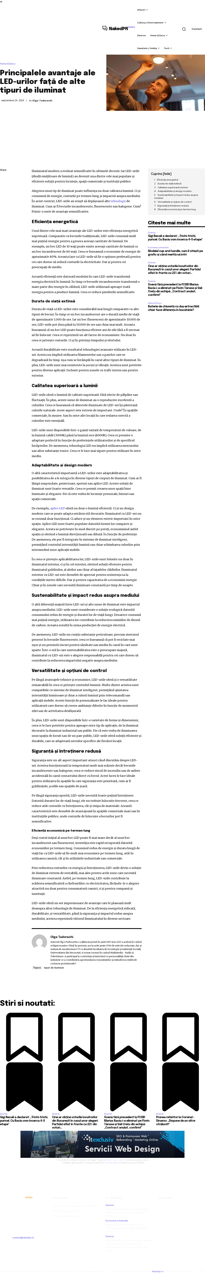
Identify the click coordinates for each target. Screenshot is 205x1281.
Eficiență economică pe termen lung (177, 209)
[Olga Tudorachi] (39, 950)
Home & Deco (7, 64)
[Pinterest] (3, 193)
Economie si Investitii (158, 247)
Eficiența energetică (167, 179)
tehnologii (118, 201)
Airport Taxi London (115, 1160)
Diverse (152, 232)
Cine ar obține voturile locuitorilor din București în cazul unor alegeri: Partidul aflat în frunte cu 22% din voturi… (174, 270)
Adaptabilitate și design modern (175, 191)
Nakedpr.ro (157, 1271)
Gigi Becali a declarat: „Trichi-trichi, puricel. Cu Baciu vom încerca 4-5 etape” (127, 1212)
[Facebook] (3, 178)
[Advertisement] (102, 134)
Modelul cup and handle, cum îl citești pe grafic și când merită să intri (127, 1228)
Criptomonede (111, 1163)
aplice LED (57, 508)
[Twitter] (3, 185)
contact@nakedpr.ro (23, 1237)
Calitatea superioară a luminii (173, 187)
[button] (184, 29)
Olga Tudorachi (42, 100)
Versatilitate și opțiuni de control (175, 201)
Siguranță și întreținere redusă (173, 205)
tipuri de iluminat (54, 967)
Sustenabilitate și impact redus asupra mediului (176, 196)
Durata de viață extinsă (169, 183)
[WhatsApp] (3, 200)
